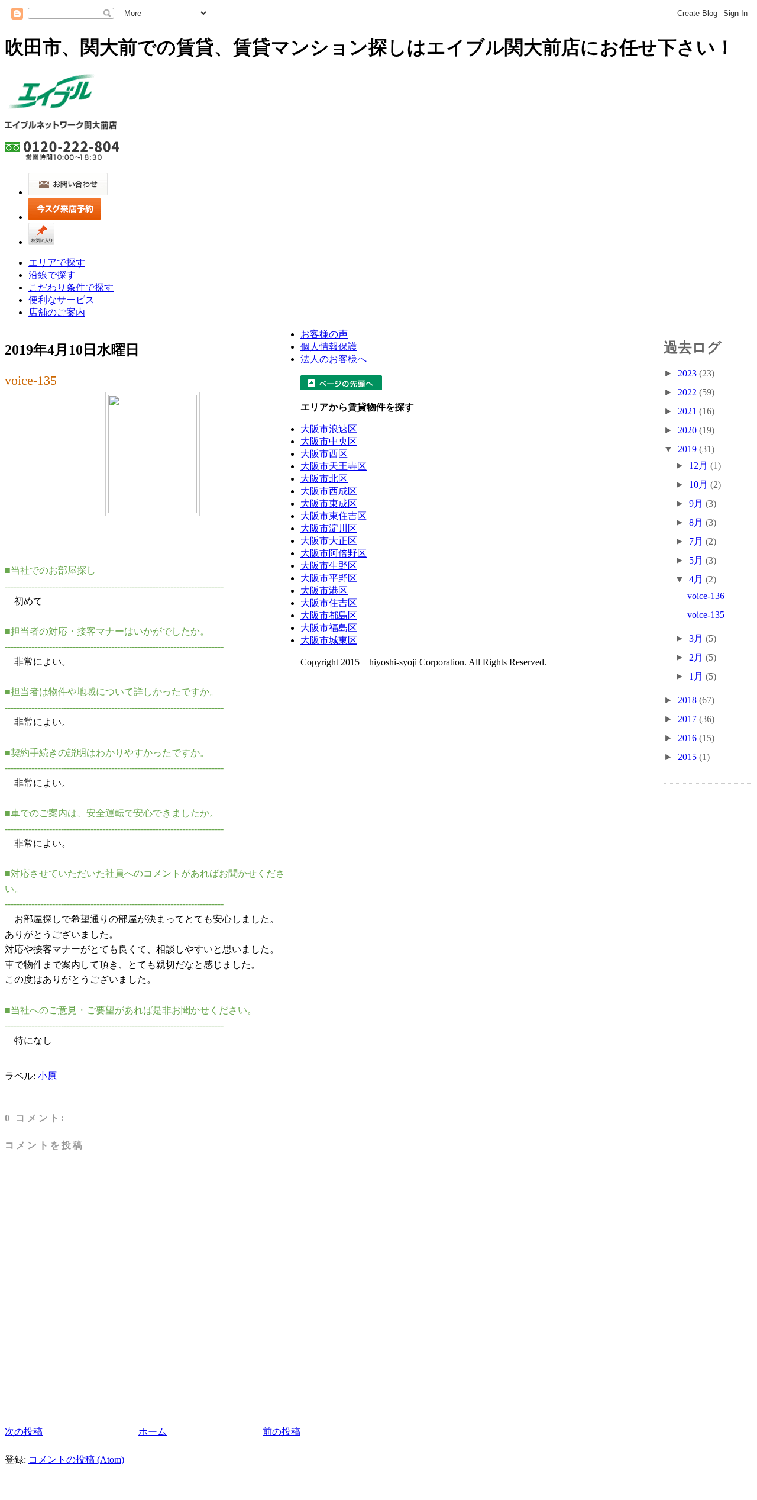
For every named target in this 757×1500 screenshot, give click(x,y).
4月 (697, 579)
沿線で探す (52, 275)
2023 (688, 373)
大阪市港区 (324, 590)
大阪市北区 (324, 479)
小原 (47, 1076)
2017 (688, 719)
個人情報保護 (328, 347)
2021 (688, 411)
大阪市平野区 (328, 578)
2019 (688, 449)
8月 (697, 522)
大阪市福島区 (328, 628)
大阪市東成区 (328, 503)
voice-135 (31, 380)
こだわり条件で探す (71, 287)
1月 (697, 676)
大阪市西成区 (328, 491)
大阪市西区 (324, 454)
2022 (688, 392)
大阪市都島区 (328, 615)
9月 (697, 503)
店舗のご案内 (56, 312)
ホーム (152, 1432)
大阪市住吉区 (328, 603)
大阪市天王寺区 (333, 466)
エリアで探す (56, 262)
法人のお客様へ (333, 359)
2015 (688, 757)
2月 (697, 657)
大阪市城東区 (328, 640)
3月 (697, 638)
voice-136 (705, 596)
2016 (688, 738)
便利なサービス (61, 300)
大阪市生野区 (328, 566)
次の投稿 (24, 1432)
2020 (688, 430)
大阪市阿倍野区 (333, 553)
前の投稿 (281, 1432)
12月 (699, 466)
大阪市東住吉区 (333, 516)
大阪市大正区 (328, 541)
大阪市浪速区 (328, 429)
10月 (699, 484)
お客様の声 (324, 334)
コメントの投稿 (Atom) (76, 1459)
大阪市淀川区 (328, 528)
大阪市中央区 (328, 441)
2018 (688, 700)
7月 (697, 541)
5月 (697, 560)
